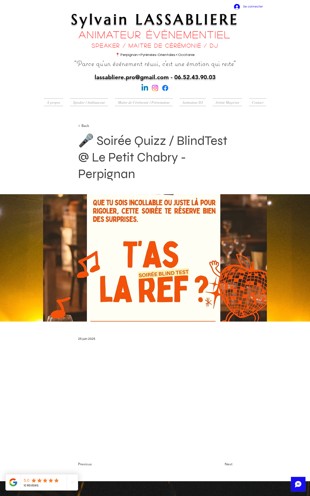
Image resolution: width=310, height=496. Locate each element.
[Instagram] (155, 88)
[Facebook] (165, 88)
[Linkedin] (145, 88)
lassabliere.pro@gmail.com (132, 77)
